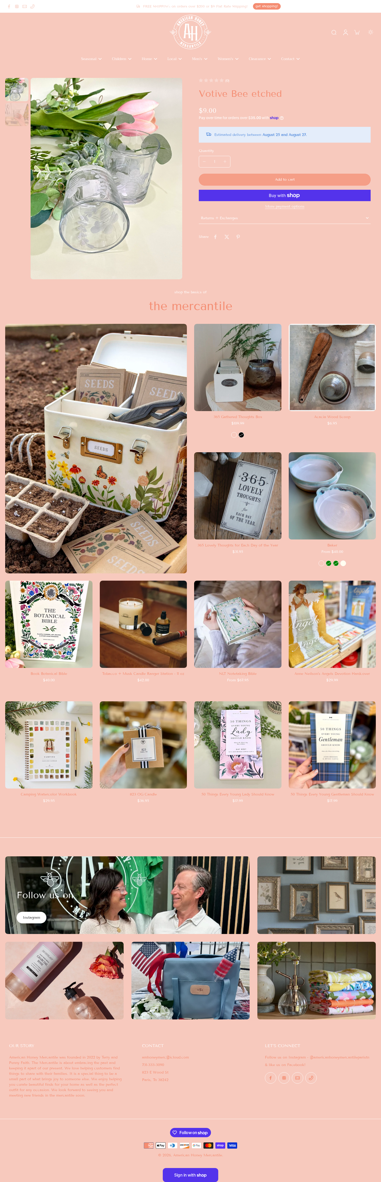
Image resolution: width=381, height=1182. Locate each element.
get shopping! (267, 6)
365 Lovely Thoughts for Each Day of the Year (237, 545)
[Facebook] (9, 6)
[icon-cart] (356, 32)
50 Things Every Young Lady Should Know (237, 794)
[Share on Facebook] (215, 237)
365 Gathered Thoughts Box (238, 417)
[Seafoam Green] (336, 563)
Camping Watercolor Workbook (49, 794)
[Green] (328, 563)
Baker (332, 545)
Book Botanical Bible (49, 674)
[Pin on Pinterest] (238, 237)
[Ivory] (343, 563)
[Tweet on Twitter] (226, 237)
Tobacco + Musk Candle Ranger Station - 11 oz (143, 674)
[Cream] (234, 435)
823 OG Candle (143, 794)
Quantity (206, 151)
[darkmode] (370, 32)
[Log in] (345, 32)
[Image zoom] (106, 178)
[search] (334, 32)
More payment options (285, 207)
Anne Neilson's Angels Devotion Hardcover (332, 674)
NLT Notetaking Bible (238, 674)
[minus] (204, 161)
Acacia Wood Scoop (332, 417)
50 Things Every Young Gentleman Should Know (332, 794)
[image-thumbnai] (17, 89)
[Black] (241, 435)
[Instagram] (17, 6)
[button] (285, 180)
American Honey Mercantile (197, 1155)
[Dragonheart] (321, 563)
